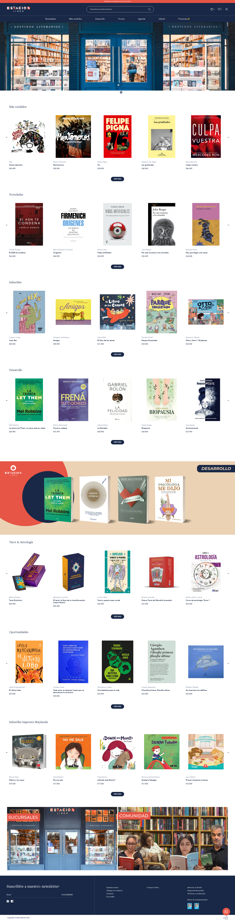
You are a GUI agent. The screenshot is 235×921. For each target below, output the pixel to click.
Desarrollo (100, 18)
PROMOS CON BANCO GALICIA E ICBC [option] (117, 1)
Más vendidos (75, 18)
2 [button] (114, 92)
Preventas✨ (184, 18)
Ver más (117, 179)
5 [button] (125, 92)
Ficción (121, 18)
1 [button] (110, 92)
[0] (211, 9)
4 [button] (121, 92)
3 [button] (117, 92)
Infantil (162, 18)
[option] (117, 58)
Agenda (141, 18)
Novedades (50, 18)
